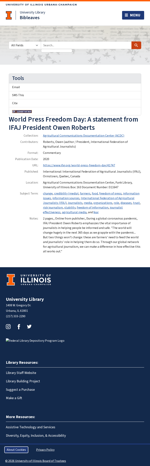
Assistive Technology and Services (30, 427)
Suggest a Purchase (20, 389)
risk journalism (53, 207)
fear (96, 212)
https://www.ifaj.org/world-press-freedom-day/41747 (79, 165)
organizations (102, 203)
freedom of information (92, 207)
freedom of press (110, 193)
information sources (65, 198)
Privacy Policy (45, 450)
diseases (126, 203)
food (95, 193)
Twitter (29, 326)
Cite (15, 103)
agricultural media (74, 212)
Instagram (8, 326)
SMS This (18, 95)
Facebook (18, 326)
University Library (32, 12)
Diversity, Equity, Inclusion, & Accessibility (36, 435)
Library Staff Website (21, 372)
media (88, 203)
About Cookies (16, 450)
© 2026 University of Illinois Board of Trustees (35, 461)
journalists (75, 203)
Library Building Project (23, 381)
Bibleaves (30, 17)
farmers (85, 193)
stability (69, 207)
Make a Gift (14, 398)
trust (136, 203)
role (116, 203)
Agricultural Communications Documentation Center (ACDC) (83, 136)
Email (16, 87)
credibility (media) (66, 193)
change (48, 193)
